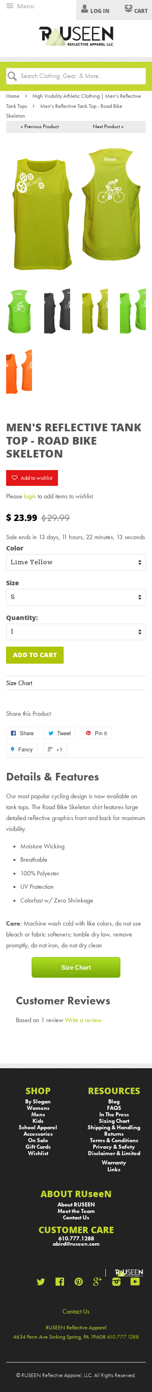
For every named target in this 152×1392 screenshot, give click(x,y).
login (30, 496)
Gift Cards (38, 1146)
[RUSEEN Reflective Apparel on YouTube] (135, 1283)
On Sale (38, 1140)
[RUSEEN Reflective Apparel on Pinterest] (78, 1283)
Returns (114, 1133)
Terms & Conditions (114, 1140)
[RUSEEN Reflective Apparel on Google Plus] (97, 1283)
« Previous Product (40, 126)
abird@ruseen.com (76, 1243)
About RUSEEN (76, 1204)
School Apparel (38, 1127)
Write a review (83, 1020)
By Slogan (38, 1101)
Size (12, 582)
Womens (38, 1108)
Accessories (38, 1133)
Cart (140, 11)
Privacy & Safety (114, 1146)
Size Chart (19, 683)
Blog (114, 1101)
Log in (99, 11)
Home (12, 95)
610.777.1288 (76, 1238)
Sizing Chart (114, 1121)
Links (113, 1169)
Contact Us (76, 1217)
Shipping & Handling (114, 1127)
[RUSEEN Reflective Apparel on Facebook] (59, 1283)
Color (15, 548)
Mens (38, 1114)
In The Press (114, 1114)
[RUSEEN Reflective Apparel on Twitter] (40, 1283)
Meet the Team (76, 1211)
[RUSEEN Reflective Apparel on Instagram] (116, 1283)
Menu (25, 6)
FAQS (114, 1108)
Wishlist (38, 1153)
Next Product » (108, 126)
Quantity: (22, 617)
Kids (37, 1121)
